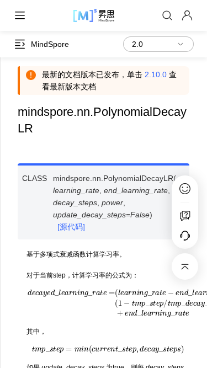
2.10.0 (156, 74)
